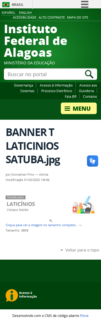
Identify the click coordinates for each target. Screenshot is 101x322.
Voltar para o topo (82, 250)
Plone (84, 315)
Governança (23, 85)
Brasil (18, 4)
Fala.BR (70, 96)
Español (8, 12)
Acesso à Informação (56, 85)
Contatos (90, 96)
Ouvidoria (86, 91)
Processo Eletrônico (56, 91)
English (25, 12)
